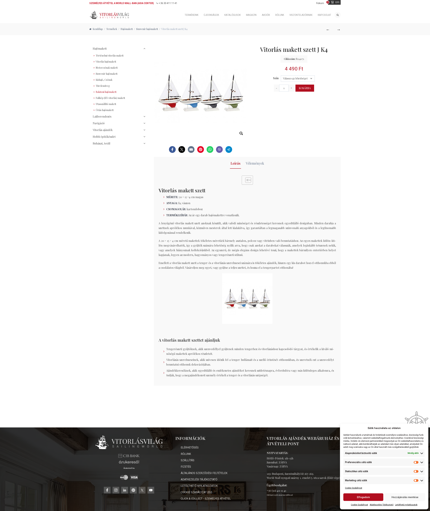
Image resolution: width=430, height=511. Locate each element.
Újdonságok (211, 15)
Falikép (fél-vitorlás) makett (110, 98)
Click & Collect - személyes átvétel (206, 498)
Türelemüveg (103, 85)
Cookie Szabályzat (353, 488)
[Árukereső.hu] (129, 463)
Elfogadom (363, 497)
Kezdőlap (98, 29)
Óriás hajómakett (105, 110)
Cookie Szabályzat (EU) (196, 492)
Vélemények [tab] (255, 163)
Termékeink (191, 15)
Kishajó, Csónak (104, 79)
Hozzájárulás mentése (405, 497)
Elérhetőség (190, 447)
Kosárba (305, 88)
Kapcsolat (324, 15)
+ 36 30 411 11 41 (168, 3)
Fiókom (320, 3)
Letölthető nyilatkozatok (406, 505)
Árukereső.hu (129, 468)
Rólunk (279, 15)
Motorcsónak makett (107, 67)
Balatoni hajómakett (106, 91)
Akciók (266, 15)
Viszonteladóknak (300, 15)
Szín (276, 78)
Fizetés (186, 466)
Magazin (251, 15)
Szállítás (187, 460)
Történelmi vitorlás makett (109, 55)
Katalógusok (232, 15)
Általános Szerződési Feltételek (204, 473)
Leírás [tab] (235, 163)
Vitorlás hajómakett (106, 61)
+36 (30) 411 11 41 (276, 490)
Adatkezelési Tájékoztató (381, 505)
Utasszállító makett (106, 104)
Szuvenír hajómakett (106, 73)
